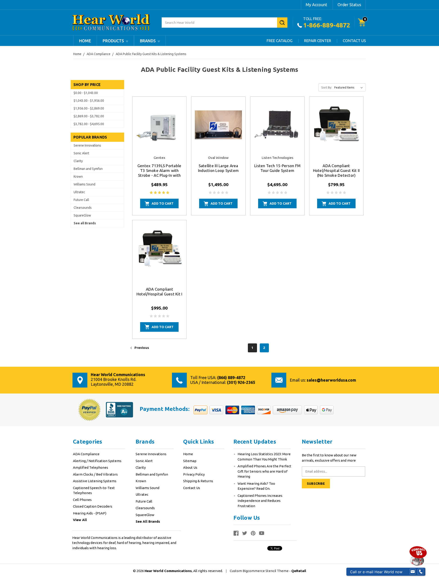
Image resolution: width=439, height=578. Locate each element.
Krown (78, 176)
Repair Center (317, 40)
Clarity (78, 161)
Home (85, 40)
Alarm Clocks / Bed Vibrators (95, 474)
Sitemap (189, 461)
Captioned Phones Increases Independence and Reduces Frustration (260, 501)
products (114, 40)
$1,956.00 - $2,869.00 (89, 108)
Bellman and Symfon (88, 169)
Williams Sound (84, 184)
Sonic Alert (81, 153)
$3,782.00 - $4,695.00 (89, 124)
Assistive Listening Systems (94, 481)
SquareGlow (82, 215)
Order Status (349, 4)
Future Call (81, 200)
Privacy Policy (194, 474)
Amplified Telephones (90, 467)
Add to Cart (163, 203)
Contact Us (354, 40)
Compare (158, 130)
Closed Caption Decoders (92, 506)
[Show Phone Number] (421, 572)
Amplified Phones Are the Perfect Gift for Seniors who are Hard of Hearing (264, 471)
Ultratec (79, 192)
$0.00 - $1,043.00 (86, 93)
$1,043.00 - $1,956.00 (89, 100)
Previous (141, 348)
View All (80, 520)
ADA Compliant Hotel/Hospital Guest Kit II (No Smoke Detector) (336, 170)
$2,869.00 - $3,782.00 (89, 116)
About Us (190, 467)
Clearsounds (83, 207)
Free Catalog (279, 40)
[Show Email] (413, 572)
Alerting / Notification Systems (97, 461)
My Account (316, 4)
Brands (148, 40)
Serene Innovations (87, 145)
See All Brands (148, 521)
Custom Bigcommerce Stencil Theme (259, 571)
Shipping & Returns (198, 481)
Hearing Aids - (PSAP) (89, 513)
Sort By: (326, 87)
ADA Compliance (86, 454)
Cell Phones (82, 500)
